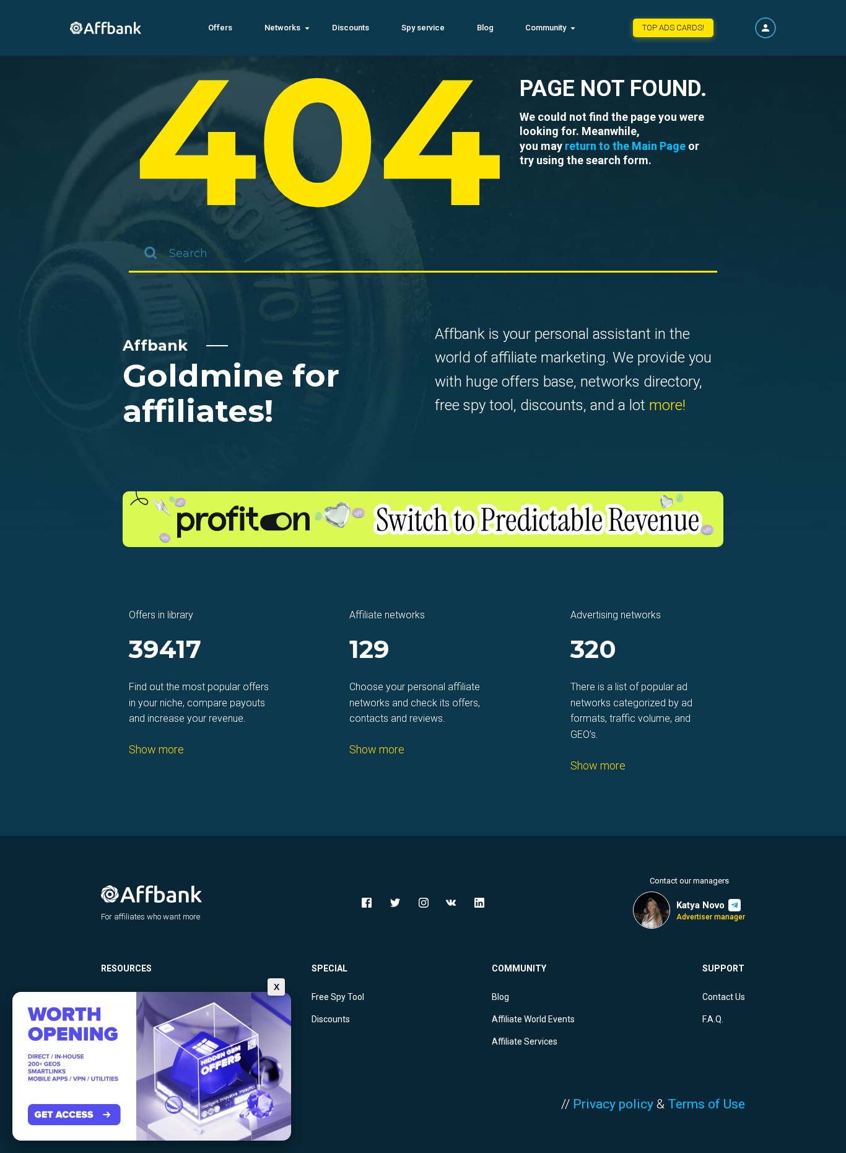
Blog (485, 27)
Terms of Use (706, 1104)
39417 (165, 650)
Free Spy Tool (338, 997)
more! (667, 405)
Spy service (423, 27)
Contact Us (723, 997)
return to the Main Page (625, 145)
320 (593, 650)
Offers (220, 27)
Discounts (350, 27)
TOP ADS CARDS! (673, 27)
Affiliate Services (524, 1041)
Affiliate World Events (533, 1019)
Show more (156, 749)
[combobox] (423, 254)
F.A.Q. (712, 1019)
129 (369, 650)
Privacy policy (613, 1104)
